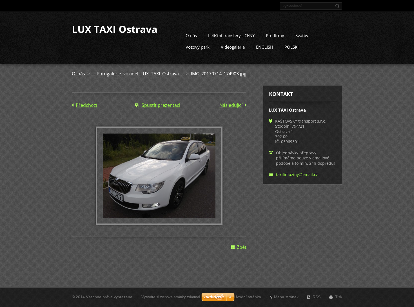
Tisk (338, 297)
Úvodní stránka (247, 297)
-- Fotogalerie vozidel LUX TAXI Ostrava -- (138, 74)
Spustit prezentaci (161, 105)
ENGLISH (264, 47)
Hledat (337, 6)
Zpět (241, 247)
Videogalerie (233, 47)
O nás (191, 35)
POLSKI (291, 47)
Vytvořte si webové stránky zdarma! (170, 297)
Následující (230, 105)
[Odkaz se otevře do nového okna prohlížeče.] (159, 223)
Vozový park (198, 47)
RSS (316, 297)
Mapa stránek (286, 297)
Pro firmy (275, 35)
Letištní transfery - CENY (231, 35)
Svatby (301, 35)
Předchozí (86, 105)
